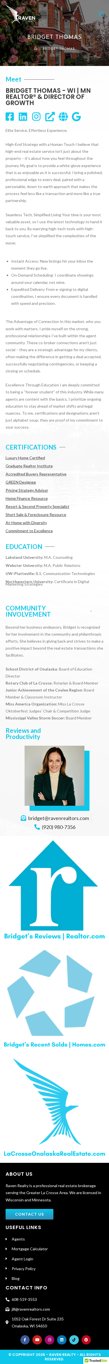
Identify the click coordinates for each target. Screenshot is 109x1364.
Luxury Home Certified (25, 457)
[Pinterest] (86, 1340)
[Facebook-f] (25, 1340)
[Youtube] (37, 1340)
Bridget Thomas (59, 49)
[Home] (35, 49)
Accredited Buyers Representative (36, 474)
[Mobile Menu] (101, 14)
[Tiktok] (74, 1340)
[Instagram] (49, 1340)
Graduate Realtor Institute (29, 466)
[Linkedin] (62, 1340)
